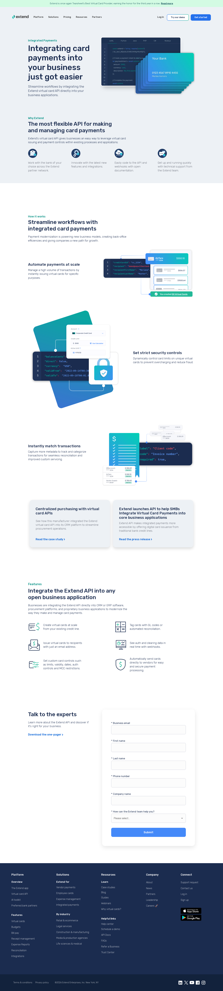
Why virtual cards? (111, 909)
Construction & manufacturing (72, 932)
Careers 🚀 (152, 905)
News (149, 888)
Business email (120, 723)
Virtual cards (18, 921)
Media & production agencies (72, 937)
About (149, 882)
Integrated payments (67, 904)
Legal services (64, 926)
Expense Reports (20, 944)
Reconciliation (19, 950)
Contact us (187, 888)
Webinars (106, 903)
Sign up (185, 900)
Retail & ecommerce (67, 920)
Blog (103, 892)
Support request (189, 882)
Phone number (120, 776)
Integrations (17, 956)
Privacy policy (42, 982)
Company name (121, 794)
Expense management (68, 899)
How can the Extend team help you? (132, 811)
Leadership (152, 900)
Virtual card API (19, 893)
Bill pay (15, 932)
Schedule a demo (110, 929)
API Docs (106, 934)
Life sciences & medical (69, 943)
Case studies (108, 887)
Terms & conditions (22, 982)
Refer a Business (110, 946)
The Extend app (19, 888)
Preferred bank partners (24, 905)
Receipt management (23, 938)
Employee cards (65, 893)
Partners (150, 894)
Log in (184, 894)
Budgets (15, 927)
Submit (148, 832)
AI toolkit (16, 899)
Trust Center (107, 952)
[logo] (20, 17)
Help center (107, 924)
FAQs (104, 940)
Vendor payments (65, 887)
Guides (105, 897)
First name (118, 740)
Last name (118, 758)
